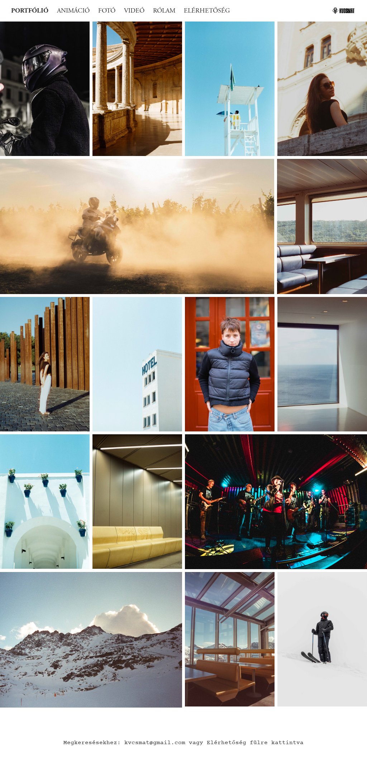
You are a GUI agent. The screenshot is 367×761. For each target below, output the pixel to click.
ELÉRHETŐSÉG (207, 10)
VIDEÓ (134, 10)
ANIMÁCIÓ (73, 10)
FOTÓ (106, 10)
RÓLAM (164, 10)
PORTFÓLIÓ (29, 10)
